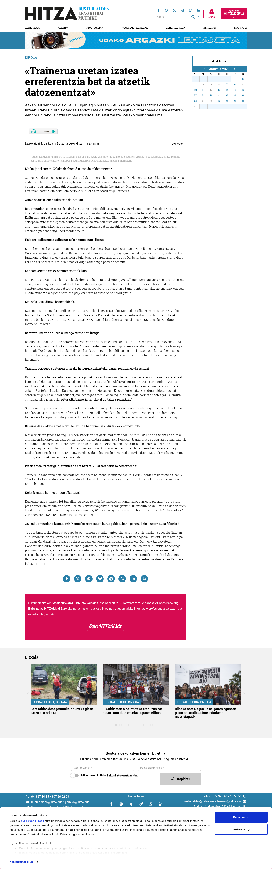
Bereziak (209, 27)
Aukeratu (239, 829)
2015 (175, 143)
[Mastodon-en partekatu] (89, 578)
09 (180, 143)
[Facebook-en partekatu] (66, 578)
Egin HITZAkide (105, 626)
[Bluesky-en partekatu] (100, 578)
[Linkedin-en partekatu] (133, 578)
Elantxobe (93, 144)
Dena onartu (241, 817)
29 (213, 79)
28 (205, 79)
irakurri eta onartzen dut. (109, 775)
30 (221, 79)
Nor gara (240, 27)
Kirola (31, 57)
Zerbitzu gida (175, 27)
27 (197, 79)
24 (195, 101)
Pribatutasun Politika (93, 775)
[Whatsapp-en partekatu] (122, 578)
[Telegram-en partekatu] (111, 578)
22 (235, 95)
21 (227, 95)
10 (195, 90)
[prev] (204, 69)
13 (219, 90)
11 (184, 143)
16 (243, 90)
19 (211, 95)
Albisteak (32, 27)
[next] (234, 69)
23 (243, 95)
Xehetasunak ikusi (21, 861)
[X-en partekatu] (77, 578)
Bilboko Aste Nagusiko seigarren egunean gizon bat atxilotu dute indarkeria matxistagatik (205, 713)
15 (235, 90)
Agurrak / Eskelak (135, 27)
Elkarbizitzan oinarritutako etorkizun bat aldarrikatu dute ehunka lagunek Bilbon (132, 711)
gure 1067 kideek (32, 820)
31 (229, 79)
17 (195, 95)
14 (227, 90)
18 (203, 95)
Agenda (63, 27)
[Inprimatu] (144, 578)
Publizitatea (136, 796)
